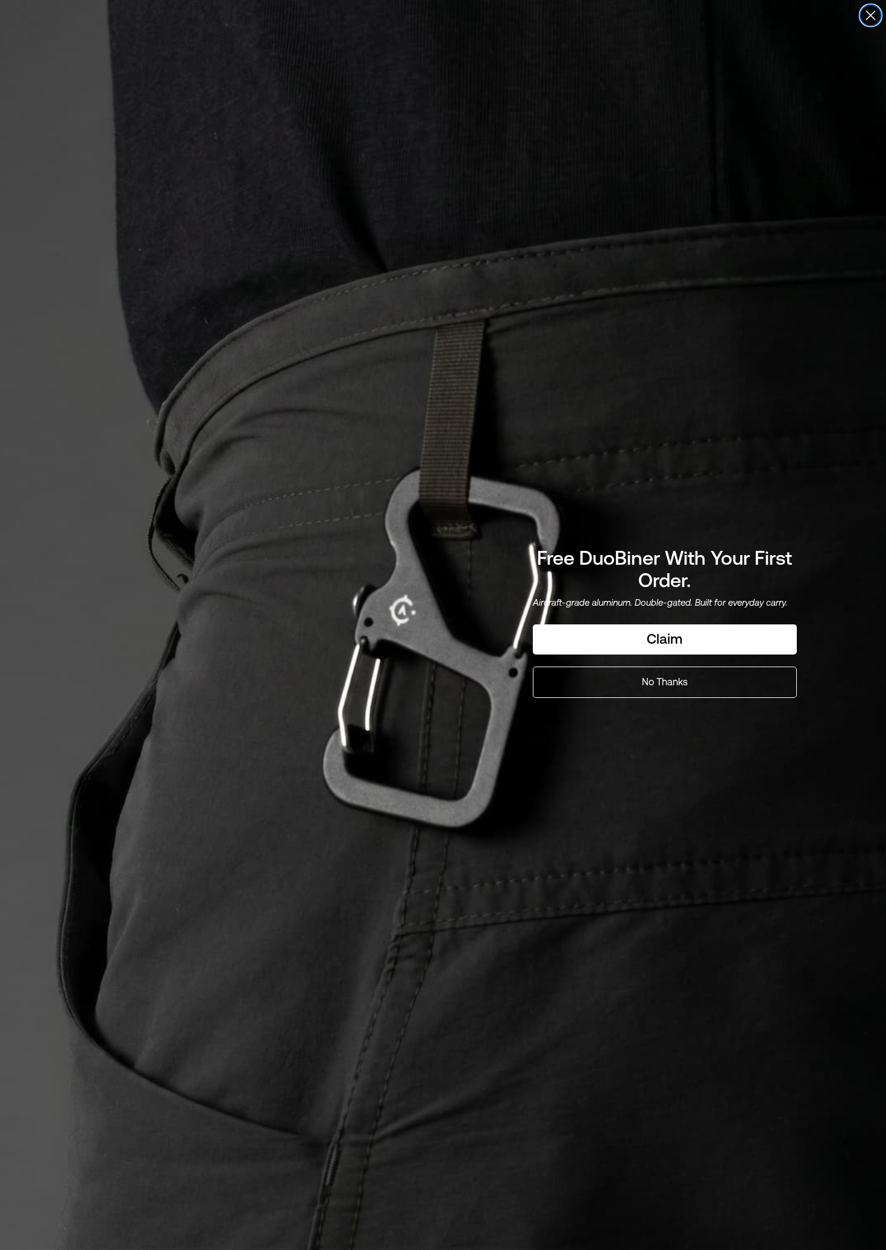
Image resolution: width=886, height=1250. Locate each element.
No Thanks (665, 682)
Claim (664, 639)
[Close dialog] (870, 15)
